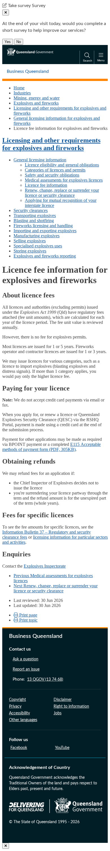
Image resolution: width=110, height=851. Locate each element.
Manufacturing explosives (37, 235)
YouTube (62, 748)
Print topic (28, 620)
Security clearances (31, 210)
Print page (27, 615)
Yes (8, 42)
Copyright (17, 700)
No (18, 42)
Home (19, 87)
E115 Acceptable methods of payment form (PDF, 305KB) (51, 447)
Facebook (18, 748)
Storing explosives (30, 251)
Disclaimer (63, 700)
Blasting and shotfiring (34, 220)
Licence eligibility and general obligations (62, 164)
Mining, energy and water (37, 98)
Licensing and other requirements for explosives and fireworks (51, 144)
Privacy (15, 706)
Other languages (23, 720)
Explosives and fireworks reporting (45, 256)
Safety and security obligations (52, 175)
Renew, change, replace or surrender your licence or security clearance (62, 193)
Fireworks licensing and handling (43, 225)
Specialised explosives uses (38, 245)
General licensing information (40, 159)
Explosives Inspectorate (45, 566)
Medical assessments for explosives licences (64, 180)
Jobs (57, 713)
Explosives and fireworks (36, 103)
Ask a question (25, 659)
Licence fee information (46, 185)
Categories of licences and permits (55, 170)
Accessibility (19, 713)
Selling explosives (30, 240)
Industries (22, 93)
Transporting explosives (35, 215)
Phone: (38, 679)
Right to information (71, 706)
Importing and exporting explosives (45, 230)
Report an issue (26, 669)
